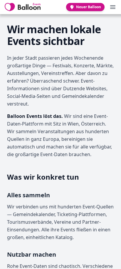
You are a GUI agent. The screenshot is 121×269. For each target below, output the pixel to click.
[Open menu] (113, 7)
